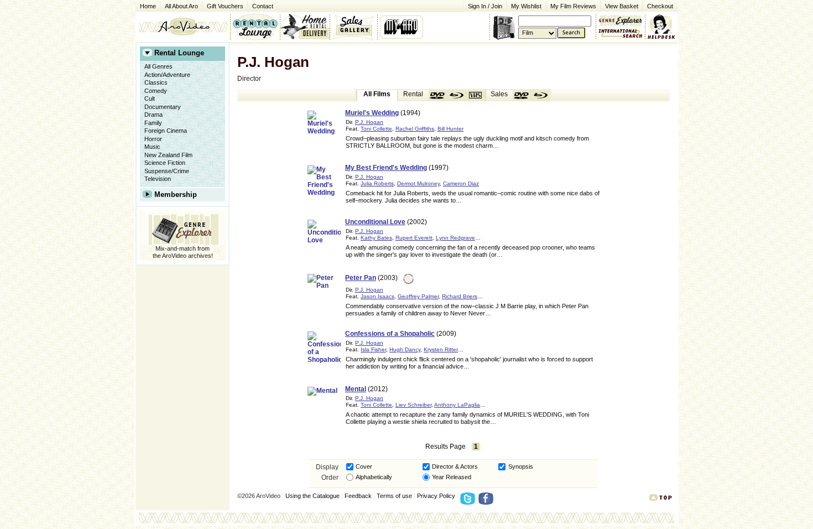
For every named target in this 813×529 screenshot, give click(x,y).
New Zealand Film (168, 155)
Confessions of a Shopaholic (390, 334)
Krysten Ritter (441, 349)
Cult (149, 98)
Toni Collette (376, 129)
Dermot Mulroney (418, 183)
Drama (153, 114)
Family (153, 123)
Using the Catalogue (312, 495)
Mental (355, 389)
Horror (153, 139)
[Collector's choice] (354, 26)
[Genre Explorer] (182, 227)
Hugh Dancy (404, 349)
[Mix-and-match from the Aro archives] (620, 19)
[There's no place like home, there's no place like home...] (183, 26)
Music (152, 146)
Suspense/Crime (166, 171)
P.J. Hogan (369, 122)
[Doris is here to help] (662, 26)
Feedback (358, 495)
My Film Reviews (573, 6)
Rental (413, 94)
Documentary (162, 106)
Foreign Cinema (165, 130)
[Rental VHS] (475, 95)
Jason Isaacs (377, 296)
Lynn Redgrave (455, 238)
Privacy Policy (436, 495)
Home (148, 6)
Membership (175, 194)
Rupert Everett (413, 238)
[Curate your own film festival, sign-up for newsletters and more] (402, 26)
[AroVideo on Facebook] (487, 501)
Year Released (451, 477)
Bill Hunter (450, 129)
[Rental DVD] (438, 95)
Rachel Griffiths (414, 129)
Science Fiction (164, 162)
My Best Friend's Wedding (386, 168)
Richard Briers (459, 296)
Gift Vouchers (225, 6)
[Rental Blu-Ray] (456, 95)
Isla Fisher (373, 349)
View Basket (619, 5)
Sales (499, 94)
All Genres (158, 66)
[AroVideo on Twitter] (469, 501)
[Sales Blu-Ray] (540, 95)
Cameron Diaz (461, 183)
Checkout (660, 6)
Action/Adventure (167, 74)
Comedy (155, 90)
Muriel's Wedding (372, 113)
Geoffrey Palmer (418, 296)
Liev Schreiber (413, 405)
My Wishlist (526, 6)
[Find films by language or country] (620, 34)
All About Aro (181, 6)
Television (157, 178)
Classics (156, 82)
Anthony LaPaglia (457, 405)
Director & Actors (455, 466)
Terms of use (394, 495)
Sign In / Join (485, 6)
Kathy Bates (376, 238)
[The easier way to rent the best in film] (305, 26)
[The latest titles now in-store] (255, 26)
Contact (260, 5)
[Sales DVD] (522, 95)
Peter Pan (360, 278)
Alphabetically (374, 477)
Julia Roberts (377, 183)
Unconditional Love (375, 222)
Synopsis (520, 466)
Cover (364, 466)
